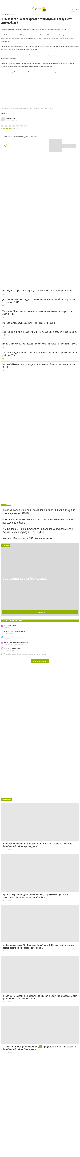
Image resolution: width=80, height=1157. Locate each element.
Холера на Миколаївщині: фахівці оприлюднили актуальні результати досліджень (37, 312)
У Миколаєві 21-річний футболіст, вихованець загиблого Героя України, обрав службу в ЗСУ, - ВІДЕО (37, 530)
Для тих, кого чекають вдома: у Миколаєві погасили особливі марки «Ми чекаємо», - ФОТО (39, 301)
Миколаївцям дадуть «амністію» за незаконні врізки (28, 323)
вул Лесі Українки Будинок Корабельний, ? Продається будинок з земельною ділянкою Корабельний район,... (35, 896)
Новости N (4, 113)
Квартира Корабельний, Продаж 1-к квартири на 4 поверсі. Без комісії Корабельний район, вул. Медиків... (38, 845)
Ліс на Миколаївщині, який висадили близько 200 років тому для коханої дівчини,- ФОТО (38, 511)
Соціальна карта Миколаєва (24, 578)
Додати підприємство (40, 661)
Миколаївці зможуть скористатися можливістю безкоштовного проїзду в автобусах (38, 521)
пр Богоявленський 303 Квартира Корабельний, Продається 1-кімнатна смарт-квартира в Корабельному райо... (38, 946)
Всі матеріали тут (40, 612)
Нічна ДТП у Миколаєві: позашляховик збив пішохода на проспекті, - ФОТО (39, 343)
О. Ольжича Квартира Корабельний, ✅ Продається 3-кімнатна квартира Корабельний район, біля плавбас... (39, 1048)
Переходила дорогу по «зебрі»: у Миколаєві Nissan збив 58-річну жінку (37, 290)
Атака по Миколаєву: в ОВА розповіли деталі (27, 538)
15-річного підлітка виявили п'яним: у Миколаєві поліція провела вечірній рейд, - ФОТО (39, 354)
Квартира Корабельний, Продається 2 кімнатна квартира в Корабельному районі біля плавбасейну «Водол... (40, 997)
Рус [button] (73, 10)
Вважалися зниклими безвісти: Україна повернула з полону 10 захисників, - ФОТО (39, 333)
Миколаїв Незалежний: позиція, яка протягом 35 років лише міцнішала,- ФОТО (38, 365)
